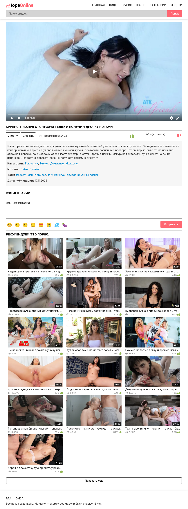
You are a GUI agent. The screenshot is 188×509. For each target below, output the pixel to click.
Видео (113, 5)
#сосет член (24, 175)
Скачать (28, 135)
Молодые (72, 163)
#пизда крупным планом (82, 175)
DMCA (20, 498)
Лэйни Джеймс (30, 169)
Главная (98, 5)
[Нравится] (132, 135)
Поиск (175, 13)
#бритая (40, 175)
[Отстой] (179, 135)
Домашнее (57, 163)
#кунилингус (56, 175)
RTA (8, 498)
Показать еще (94, 480)
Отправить (171, 224)
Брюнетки (31, 163)
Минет (44, 163)
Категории (158, 5)
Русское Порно (134, 5)
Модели (176, 5)
